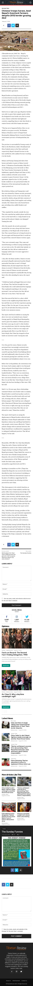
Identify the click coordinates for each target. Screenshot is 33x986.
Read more (6, 665)
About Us (8, 980)
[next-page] (6, 711)
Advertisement (16, 980)
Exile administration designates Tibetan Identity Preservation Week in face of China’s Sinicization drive (8, 817)
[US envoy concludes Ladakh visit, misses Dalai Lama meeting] (24, 807)
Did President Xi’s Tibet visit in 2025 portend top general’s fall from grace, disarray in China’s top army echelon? (8, 556)
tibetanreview (9, 650)
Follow (17, 615)
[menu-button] (2, 2)
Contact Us (24, 980)
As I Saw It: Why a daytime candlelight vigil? (13, 695)
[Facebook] (9, 25)
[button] (30, 2)
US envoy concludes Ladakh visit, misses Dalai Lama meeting (23, 815)
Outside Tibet (5, 8)
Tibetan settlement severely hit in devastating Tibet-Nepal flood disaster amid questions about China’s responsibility (21, 749)
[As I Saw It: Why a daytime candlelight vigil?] (17, 680)
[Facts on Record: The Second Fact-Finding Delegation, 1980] (17, 638)
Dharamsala (5, 823)
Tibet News (13, 758)
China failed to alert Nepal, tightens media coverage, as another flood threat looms (21, 737)
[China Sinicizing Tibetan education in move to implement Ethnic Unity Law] (6, 762)
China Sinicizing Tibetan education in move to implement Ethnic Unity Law (20, 762)
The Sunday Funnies (25, 553)
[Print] (17, 25)
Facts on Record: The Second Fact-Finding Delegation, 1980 (15, 654)
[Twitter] (13, 25)
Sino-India (13, 721)
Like (7, 615)
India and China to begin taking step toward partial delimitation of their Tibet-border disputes (20, 725)
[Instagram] (16, 971)
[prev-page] (3, 711)
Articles (3, 650)
